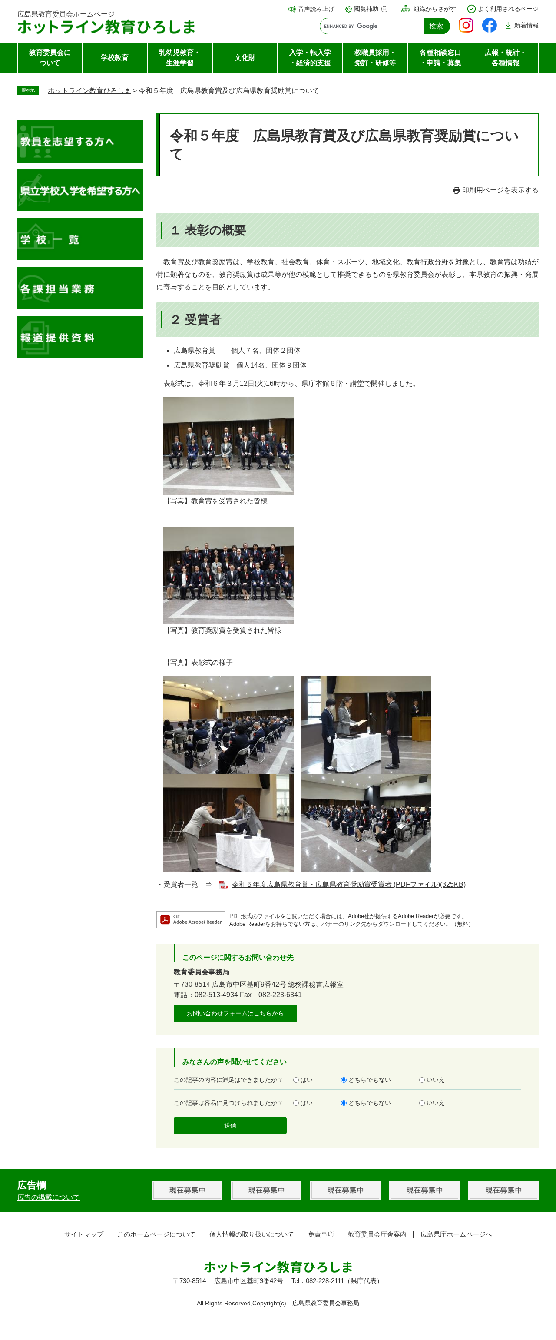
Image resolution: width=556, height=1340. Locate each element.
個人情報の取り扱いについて (251, 1234)
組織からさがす (435, 8)
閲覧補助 (366, 8)
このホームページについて (156, 1234)
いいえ (436, 1079)
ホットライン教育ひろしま (89, 90)
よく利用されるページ (508, 8)
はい (307, 1079)
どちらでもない (369, 1079)
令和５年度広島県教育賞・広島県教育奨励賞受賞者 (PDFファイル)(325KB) (349, 884)
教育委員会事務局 (201, 971)
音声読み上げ (316, 8)
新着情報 (526, 25)
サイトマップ (83, 1234)
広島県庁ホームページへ (456, 1234)
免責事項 (321, 1234)
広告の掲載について (48, 1197)
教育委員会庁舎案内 (377, 1234)
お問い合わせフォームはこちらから (235, 1013)
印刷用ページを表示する (500, 190)
